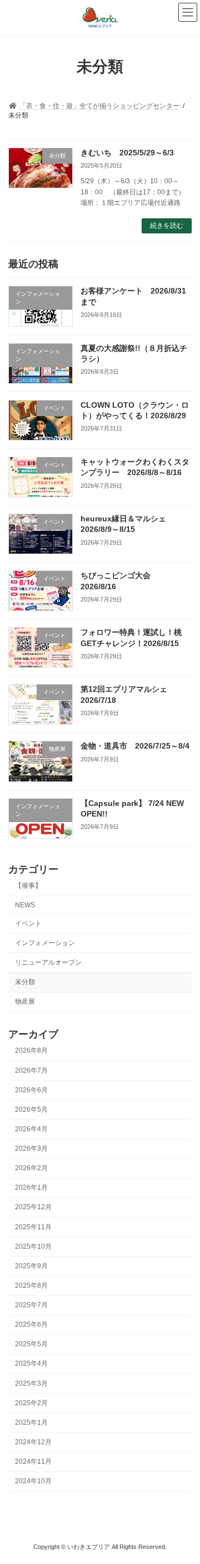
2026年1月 (31, 1187)
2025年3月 (31, 1383)
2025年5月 (31, 1344)
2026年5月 (31, 1109)
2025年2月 (31, 1403)
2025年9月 (31, 1266)
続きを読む (166, 225)
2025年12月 (33, 1207)
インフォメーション (45, 943)
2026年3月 (31, 1148)
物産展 (25, 1001)
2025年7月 (31, 1305)
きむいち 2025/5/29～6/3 (127, 152)
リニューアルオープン (48, 962)
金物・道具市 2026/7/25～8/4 (135, 745)
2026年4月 (31, 1129)
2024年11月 (33, 1461)
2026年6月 (31, 1090)
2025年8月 (31, 1285)
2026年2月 (31, 1168)
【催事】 (28, 885)
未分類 (25, 982)
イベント (28, 923)
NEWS (25, 904)
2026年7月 (31, 1070)
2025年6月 (31, 1324)
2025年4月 (31, 1363)
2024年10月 (33, 1481)
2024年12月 (33, 1442)
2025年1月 (31, 1422)
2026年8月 (31, 1050)
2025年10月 (33, 1246)
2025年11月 (33, 1227)
